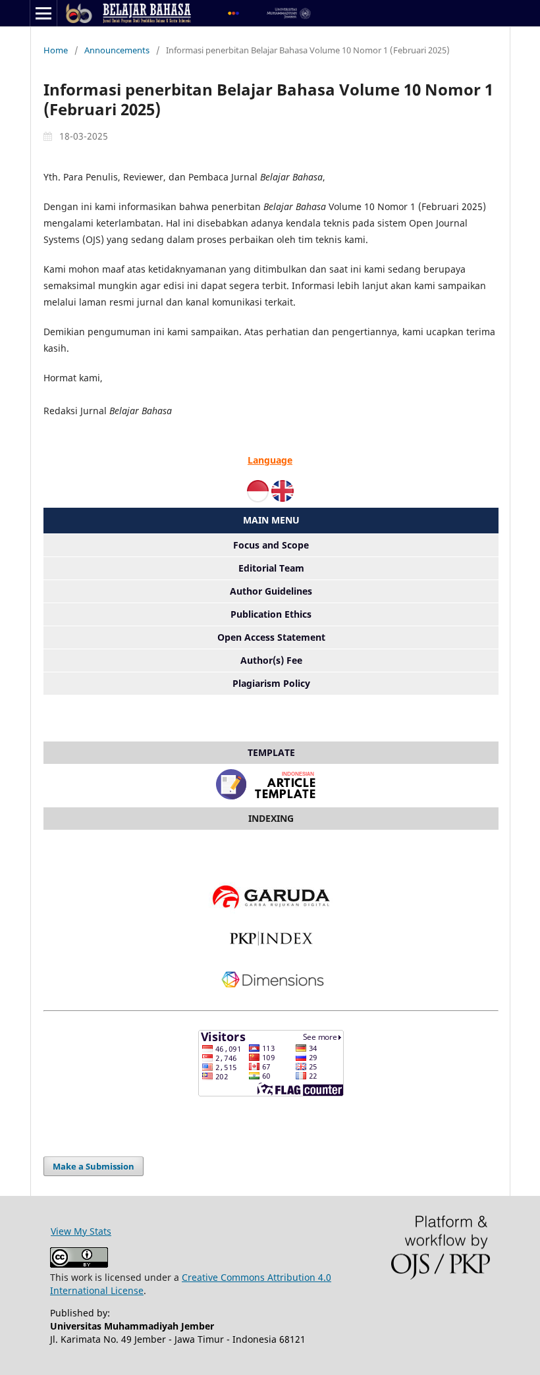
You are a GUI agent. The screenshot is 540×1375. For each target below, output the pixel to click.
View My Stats (81, 1231)
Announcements (116, 50)
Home (55, 50)
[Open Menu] (43, 13)
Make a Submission (93, 1166)
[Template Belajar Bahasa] (271, 800)
